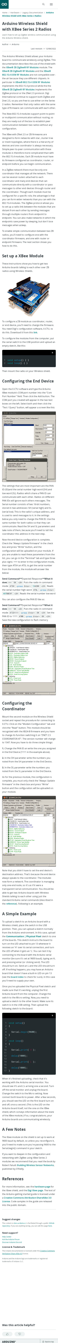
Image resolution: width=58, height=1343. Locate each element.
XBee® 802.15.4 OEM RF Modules (32, 82)
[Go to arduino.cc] (4, 4)
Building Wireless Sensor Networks (35, 1165)
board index (17, 976)
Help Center (6, 1237)
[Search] (43, 4)
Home (5, 12)
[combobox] (28, 4)
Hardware (15, 12)
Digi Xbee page (35, 1190)
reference (11, 903)
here (50, 1226)
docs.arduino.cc (20, 1223)
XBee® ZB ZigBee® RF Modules (22, 67)
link (35, 332)
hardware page (42, 1186)
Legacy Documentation (33, 12)
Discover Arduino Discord (12, 1242)
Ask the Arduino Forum (11, 1239)
